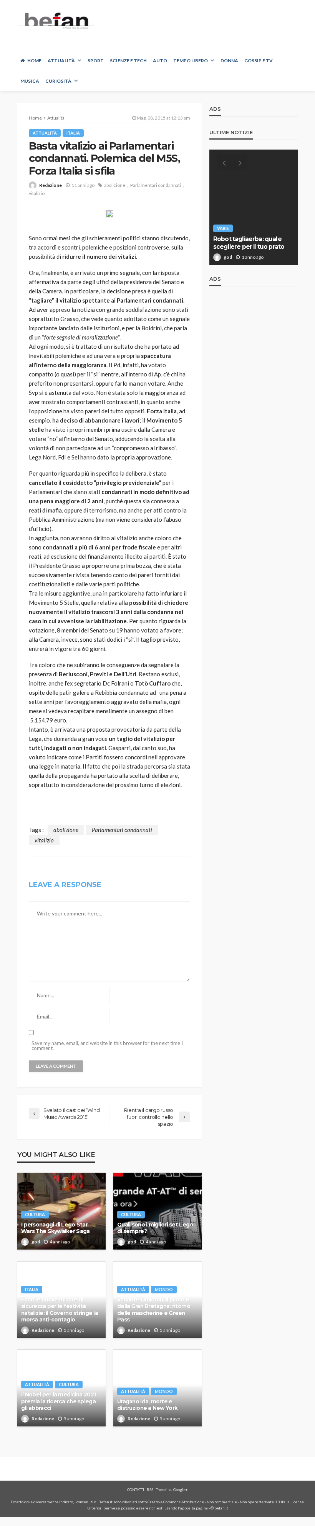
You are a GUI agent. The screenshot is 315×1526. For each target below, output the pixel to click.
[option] (253, 207)
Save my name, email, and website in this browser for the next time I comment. (107, 1046)
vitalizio (37, 193)
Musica (29, 81)
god (36, 1242)
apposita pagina (194, 1508)
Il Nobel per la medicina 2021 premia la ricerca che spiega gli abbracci (58, 1401)
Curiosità (58, 81)
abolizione (114, 185)
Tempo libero (190, 60)
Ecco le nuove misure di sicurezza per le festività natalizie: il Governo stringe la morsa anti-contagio (59, 1309)
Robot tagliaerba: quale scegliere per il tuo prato (249, 242)
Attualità (61, 60)
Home (34, 60)
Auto (160, 60)
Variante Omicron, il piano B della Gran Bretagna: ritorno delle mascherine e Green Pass (153, 1309)
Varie (223, 228)
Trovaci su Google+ (172, 1489)
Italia (73, 132)
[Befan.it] (55, 20)
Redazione (50, 185)
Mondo (164, 1289)
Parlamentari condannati (155, 185)
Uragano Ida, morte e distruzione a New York (147, 1404)
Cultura (35, 1214)
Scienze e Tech (128, 60)
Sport (96, 60)
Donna (229, 60)
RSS (150, 1489)
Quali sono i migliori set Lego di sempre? (155, 1228)
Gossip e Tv (258, 60)
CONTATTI (135, 1489)
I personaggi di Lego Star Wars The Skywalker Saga (55, 1228)
